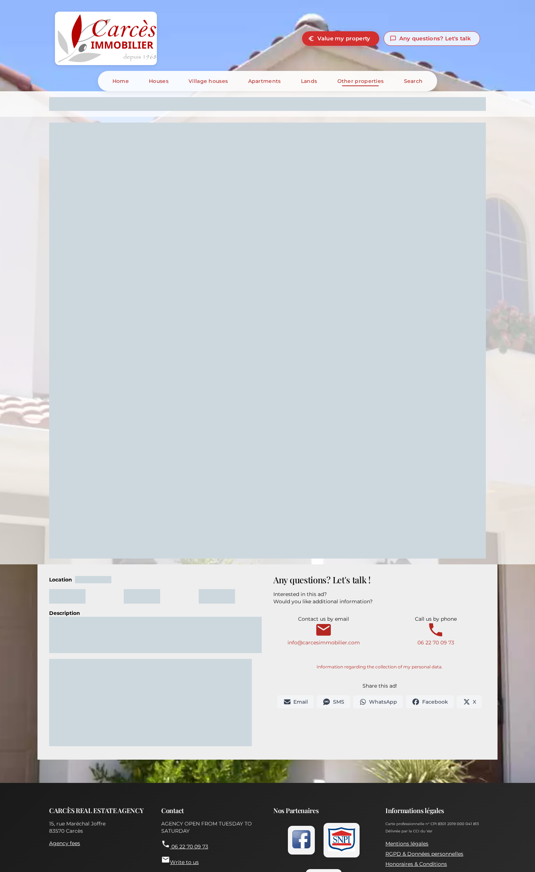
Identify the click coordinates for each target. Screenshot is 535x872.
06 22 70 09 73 (435, 639)
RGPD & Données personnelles (424, 854)
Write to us (180, 860)
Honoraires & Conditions (416, 864)
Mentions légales (406, 843)
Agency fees (64, 843)
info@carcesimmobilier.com (324, 639)
